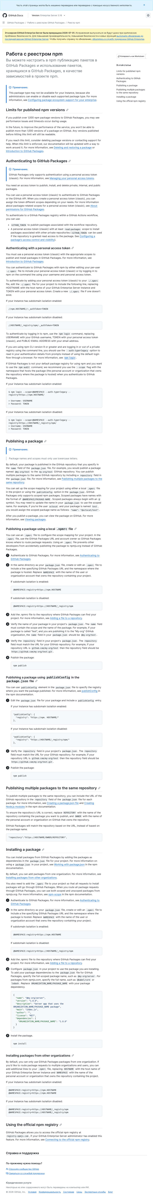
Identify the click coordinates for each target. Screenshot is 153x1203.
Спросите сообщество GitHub (24, 1169)
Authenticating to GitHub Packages (36, 161)
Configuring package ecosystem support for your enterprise (62, 99)
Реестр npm (74, 22)
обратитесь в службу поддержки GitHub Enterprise (118, 39)
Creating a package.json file (63, 803)
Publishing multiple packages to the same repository (51, 788)
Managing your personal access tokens (72, 178)
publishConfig (89, 690)
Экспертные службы (95, 1192)
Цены (79, 1192)
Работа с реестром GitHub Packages (46, 22)
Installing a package (23, 849)
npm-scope (54, 894)
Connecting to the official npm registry (67, 1139)
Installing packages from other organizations (31, 877)
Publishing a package (24, 441)
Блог (110, 1192)
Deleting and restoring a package (73, 147)
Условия (32, 1192)
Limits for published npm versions (35, 110)
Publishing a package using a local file (39, 529)
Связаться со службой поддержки (27, 1173)
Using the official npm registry (32, 1124)
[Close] (144, 5)
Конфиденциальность (50, 1192)
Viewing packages (35, 519)
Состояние (68, 1192)
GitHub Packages (15, 22)
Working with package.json (69, 864)
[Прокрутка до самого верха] (146, 1196)
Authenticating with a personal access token (38, 248)
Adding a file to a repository (66, 618)
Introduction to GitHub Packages (24, 151)
